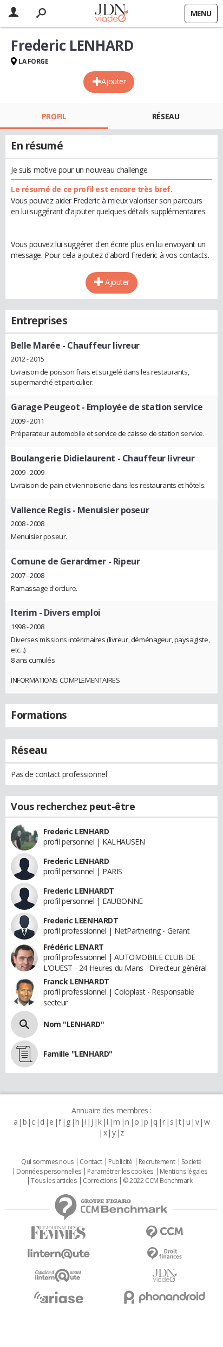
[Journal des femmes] (58, 1233)
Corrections (99, 1181)
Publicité (120, 1162)
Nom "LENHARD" (73, 1024)
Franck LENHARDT (76, 981)
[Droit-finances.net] (165, 1254)
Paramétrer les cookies (120, 1171)
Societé (191, 1162)
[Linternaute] (58, 1254)
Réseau (165, 116)
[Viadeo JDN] (165, 1275)
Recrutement (157, 1162)
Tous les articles (53, 1181)
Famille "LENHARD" (78, 1054)
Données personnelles (48, 1171)
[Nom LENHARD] (24, 1024)
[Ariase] (58, 1297)
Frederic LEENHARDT (80, 920)
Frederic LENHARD (76, 831)
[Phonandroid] (165, 1297)
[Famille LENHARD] (24, 1053)
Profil (54, 116)
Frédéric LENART (73, 947)
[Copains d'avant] (58, 1275)
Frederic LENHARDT (78, 891)
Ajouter (113, 81)
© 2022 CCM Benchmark (158, 1181)
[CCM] (165, 1232)
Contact (91, 1162)
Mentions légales (183, 1171)
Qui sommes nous (47, 1162)
